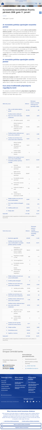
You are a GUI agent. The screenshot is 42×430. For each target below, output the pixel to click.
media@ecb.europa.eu (32, 368)
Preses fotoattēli (5, 386)
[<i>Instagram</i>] (30, 401)
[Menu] (40, 4)
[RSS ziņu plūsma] (39, 401)
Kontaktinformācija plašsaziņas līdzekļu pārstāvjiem (9, 367)
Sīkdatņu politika (32, 387)
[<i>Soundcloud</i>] (36, 401)
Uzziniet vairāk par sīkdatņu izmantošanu (30, 421)
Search (36, 4)
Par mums (3, 380)
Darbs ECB (3, 382)
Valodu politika (31, 392)
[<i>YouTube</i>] (33, 401)
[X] (24, 401)
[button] (40, 1)
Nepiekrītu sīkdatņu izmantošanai (21, 427)
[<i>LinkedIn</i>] (27, 401)
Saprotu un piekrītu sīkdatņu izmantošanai (22, 424)
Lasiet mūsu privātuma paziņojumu (11, 421)
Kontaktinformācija (5, 388)
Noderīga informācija (6, 384)
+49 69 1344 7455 (31, 366)
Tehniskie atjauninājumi (20, 385)
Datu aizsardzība (32, 382)
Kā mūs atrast (4, 390)
